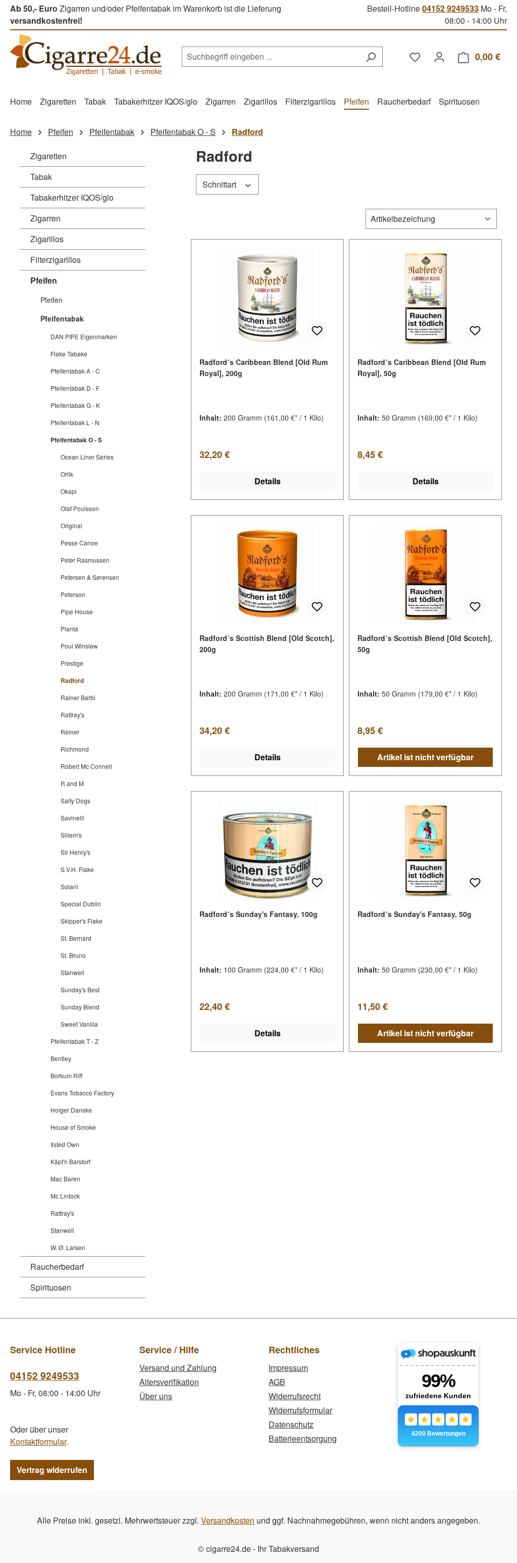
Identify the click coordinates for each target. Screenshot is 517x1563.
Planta (69, 628)
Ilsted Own (64, 1144)
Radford (72, 680)
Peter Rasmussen (85, 560)
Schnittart (220, 184)
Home (21, 131)
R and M (72, 783)
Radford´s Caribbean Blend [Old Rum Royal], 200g (263, 367)
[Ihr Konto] (439, 57)
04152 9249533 (450, 8)
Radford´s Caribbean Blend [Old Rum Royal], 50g (421, 367)
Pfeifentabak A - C (75, 370)
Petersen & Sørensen (90, 577)
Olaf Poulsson (80, 508)
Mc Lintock (65, 1195)
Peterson (73, 594)
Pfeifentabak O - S (76, 439)
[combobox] (270, 57)
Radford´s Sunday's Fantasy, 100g (258, 914)
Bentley (60, 1058)
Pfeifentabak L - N (74, 422)
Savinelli (72, 817)
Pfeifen (43, 280)
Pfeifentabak (62, 318)
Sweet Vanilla (79, 1024)
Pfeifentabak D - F (74, 388)
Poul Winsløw (79, 645)
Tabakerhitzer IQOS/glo (72, 197)
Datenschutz (291, 1424)
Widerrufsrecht (295, 1396)
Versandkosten (227, 1520)
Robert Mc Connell (86, 766)
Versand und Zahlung (178, 1367)
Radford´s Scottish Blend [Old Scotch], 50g (424, 643)
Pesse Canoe (79, 542)
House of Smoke (73, 1127)
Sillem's (71, 835)
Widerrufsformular (300, 1410)
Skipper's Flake (81, 920)
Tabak (41, 176)
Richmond (75, 749)
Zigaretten (48, 156)
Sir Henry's (75, 852)
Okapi (69, 491)
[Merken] (317, 330)
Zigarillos (47, 239)
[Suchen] (371, 57)
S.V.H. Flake (77, 869)
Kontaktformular (38, 1441)
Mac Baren (65, 1178)
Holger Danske (71, 1110)
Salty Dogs (75, 800)
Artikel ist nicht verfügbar (425, 757)
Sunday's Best (80, 989)
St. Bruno (73, 955)
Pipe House (77, 611)
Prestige (72, 663)
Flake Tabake (68, 353)
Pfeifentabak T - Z (74, 1041)
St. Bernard (76, 938)
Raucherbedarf (57, 1266)
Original (71, 525)
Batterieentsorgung (303, 1438)
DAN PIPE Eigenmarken (83, 336)
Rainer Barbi (78, 697)
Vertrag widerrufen (52, 1470)
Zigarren (45, 218)
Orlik (67, 474)
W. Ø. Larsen (67, 1247)
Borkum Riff (66, 1075)
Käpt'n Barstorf (70, 1161)
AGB (277, 1382)
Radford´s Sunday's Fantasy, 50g (414, 914)
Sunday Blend (80, 1006)
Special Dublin (81, 903)
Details (267, 481)
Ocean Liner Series (87, 456)
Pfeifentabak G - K (75, 405)
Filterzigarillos (55, 259)
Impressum (288, 1367)
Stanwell (72, 972)
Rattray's (72, 714)
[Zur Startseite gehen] (86, 54)
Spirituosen (50, 1287)
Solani (69, 886)
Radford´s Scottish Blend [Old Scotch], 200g (266, 643)
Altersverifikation (169, 1382)
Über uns (155, 1396)
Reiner (70, 731)
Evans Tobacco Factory (82, 1092)
